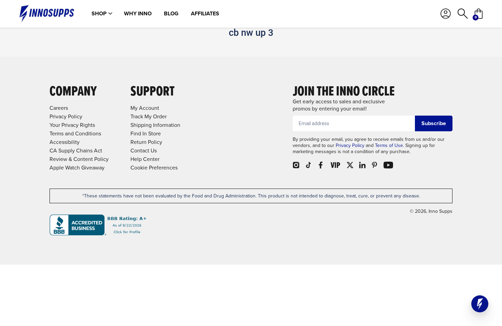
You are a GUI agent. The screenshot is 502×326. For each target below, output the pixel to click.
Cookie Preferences (154, 168)
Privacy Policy (350, 145)
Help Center (144, 159)
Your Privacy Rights (72, 125)
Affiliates (205, 13)
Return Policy (146, 142)
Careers (59, 108)
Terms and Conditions (75, 133)
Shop (99, 13)
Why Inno (138, 13)
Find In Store (145, 133)
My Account (144, 108)
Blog (171, 13)
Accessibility (65, 142)
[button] (479, 303)
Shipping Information (155, 125)
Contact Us (143, 150)
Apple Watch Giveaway (77, 168)
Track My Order (148, 116)
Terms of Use (389, 145)
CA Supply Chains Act (76, 150)
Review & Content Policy (79, 159)
